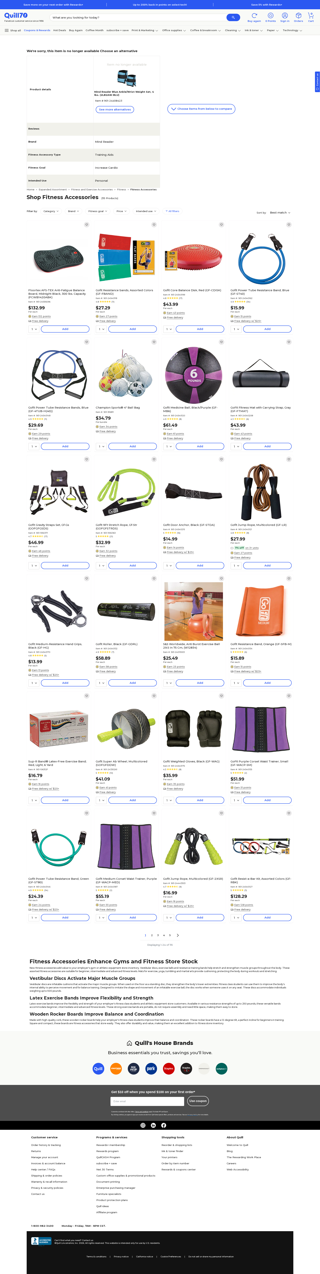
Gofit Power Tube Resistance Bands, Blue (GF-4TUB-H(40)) (58, 409)
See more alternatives (115, 109)
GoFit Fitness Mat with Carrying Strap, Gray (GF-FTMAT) (261, 409)
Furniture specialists (108, 1193)
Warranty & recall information (49, 1181)
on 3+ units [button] (252, 547)
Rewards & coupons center (178, 1169)
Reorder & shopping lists (176, 1145)
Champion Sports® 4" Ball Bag (118, 407)
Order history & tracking (46, 1145)
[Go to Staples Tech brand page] (186, 1069)
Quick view (57, 275)
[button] (233, 17)
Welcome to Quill (237, 1145)
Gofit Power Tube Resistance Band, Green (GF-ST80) (58, 880)
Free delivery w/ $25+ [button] (247, 320)
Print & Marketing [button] (143, 30)
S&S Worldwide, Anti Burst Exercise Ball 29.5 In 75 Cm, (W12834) (191, 645)
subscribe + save (117, 30)
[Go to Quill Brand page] (98, 1069)
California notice (144, 1256)
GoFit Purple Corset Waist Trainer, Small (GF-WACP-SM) (259, 763)
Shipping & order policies (46, 1175)
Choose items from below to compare (204, 108)
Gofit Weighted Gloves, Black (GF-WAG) (191, 761)
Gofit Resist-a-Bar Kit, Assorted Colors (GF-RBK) (261, 880)
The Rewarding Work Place (244, 1157)
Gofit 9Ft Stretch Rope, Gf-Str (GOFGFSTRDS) (116, 526)
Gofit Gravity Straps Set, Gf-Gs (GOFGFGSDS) (48, 526)
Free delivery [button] (40, 320)
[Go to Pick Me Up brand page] (133, 1069)
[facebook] (164, 1125)
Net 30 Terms (105, 1169)
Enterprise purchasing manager (115, 1187)
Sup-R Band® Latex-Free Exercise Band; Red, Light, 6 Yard (57, 763)
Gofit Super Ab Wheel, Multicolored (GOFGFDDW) (121, 763)
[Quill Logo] (16, 15)
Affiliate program (106, 1212)
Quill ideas (102, 1206)
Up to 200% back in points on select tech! (160, 4)
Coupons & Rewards (37, 30)
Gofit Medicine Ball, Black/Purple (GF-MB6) (190, 409)
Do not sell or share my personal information (211, 1256)
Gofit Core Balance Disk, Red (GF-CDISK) (192, 290)
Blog (230, 1151)
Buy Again (76, 30)
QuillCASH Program (108, 1157)
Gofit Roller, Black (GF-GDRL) (117, 644)
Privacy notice (121, 1256)
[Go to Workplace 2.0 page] (221, 1069)
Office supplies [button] (172, 30)
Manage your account (44, 1157)
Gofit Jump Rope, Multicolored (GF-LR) (259, 525)
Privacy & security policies (47, 1187)
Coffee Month (95, 30)
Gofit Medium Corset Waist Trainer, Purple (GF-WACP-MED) (126, 880)
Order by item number (175, 1163)
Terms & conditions (96, 1256)
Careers (231, 1163)
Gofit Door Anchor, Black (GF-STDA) (189, 525)
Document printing (108, 1181)
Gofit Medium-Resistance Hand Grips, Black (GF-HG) (55, 645)
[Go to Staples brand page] (169, 1069)
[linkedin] (153, 1125)
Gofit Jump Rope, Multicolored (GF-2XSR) (193, 878)
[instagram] (143, 1125)
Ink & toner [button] (252, 30)
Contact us (38, 1193)
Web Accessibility (238, 1169)
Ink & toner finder (172, 1151)
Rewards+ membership (110, 1145)
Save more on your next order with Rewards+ (53, 4)
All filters (173, 211)
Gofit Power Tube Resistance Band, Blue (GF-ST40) (260, 291)
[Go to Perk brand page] (151, 1069)
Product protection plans (112, 1200)
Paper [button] (271, 30)
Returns (36, 1151)
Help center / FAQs (43, 1169)
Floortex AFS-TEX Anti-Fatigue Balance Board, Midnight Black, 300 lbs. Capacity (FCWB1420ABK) (57, 293)
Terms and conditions (142, 1112)
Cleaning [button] (231, 30)
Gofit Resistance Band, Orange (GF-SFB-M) (261, 644)
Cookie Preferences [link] (171, 1256)
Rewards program (107, 1151)
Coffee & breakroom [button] (203, 30)
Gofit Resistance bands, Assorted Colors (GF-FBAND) (124, 291)
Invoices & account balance (48, 1163)
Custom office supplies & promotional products (125, 1175)
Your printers (169, 1157)
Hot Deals (59, 30)
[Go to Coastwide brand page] (116, 1069)
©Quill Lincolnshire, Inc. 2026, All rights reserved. (79, 1243)
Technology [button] (290, 30)
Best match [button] (278, 212)
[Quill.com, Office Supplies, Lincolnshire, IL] (41, 1241)
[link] (86, 224)
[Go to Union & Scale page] (204, 1069)
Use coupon (198, 1101)
